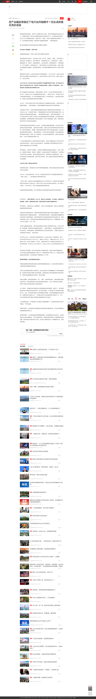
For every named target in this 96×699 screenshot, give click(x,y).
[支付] (72, 1)
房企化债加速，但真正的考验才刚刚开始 (44, 654)
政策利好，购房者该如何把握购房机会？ (44, 590)
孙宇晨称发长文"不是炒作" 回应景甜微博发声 (77, 99)
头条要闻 (70, 74)
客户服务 (50, 697)
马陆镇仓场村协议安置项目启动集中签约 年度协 (77, 47)
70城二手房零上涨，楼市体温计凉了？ (43, 580)
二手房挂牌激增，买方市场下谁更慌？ (43, 508)
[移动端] (60, 1)
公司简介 (39, 697)
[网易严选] (68, 1)
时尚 (80, 298)
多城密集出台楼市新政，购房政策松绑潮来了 (43, 549)
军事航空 (84, 298)
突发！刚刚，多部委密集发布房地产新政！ (37, 330)
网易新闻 (72, 18)
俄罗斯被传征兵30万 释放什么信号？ (40, 621)
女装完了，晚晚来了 (72, 323)
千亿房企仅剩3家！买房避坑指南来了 (43, 638)
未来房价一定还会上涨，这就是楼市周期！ (44, 531)
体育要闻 (70, 153)
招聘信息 (47, 697)
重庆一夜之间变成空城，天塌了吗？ (42, 572)
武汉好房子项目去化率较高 (40, 451)
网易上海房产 (15, 18)
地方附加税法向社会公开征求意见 (40, 523)
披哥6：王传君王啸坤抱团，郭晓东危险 (76, 202)
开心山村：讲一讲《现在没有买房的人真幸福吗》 (46, 605)
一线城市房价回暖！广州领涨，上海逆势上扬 (45, 669)
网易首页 (12, 1)
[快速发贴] (13, 35)
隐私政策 (54, 697)
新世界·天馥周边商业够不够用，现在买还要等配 (77, 41)
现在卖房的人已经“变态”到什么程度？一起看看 (45, 556)
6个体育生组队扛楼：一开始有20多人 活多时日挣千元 (45, 541)
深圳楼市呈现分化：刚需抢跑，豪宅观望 (44, 613)
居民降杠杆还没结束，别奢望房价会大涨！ (77, 44)
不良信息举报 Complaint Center (62, 697)
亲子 (72, 298)
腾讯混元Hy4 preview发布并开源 (75, 227)
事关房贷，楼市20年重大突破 (38, 474)
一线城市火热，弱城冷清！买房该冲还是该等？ (46, 433)
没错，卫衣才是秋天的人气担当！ (75, 320)
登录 (80, 1)
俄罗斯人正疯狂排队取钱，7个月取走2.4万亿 (45, 349)
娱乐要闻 (70, 186)
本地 (69, 298)
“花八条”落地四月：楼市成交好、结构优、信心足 (44, 467)
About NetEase (34, 697)
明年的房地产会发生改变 (39, 515)
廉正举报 (70, 697)
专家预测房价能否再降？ (39, 492)
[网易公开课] (64, 1)
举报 (63, 28)
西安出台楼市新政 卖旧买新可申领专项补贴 (45, 459)
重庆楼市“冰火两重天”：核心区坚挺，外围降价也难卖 (47, 426)
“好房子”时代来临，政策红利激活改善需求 (44, 662)
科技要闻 (70, 214)
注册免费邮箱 (85, 1)
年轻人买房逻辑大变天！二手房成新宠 (43, 597)
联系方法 (43, 697)
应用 (16, 1)
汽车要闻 (70, 247)
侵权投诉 (74, 697)
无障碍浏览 (21, 1)
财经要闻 (70, 122)
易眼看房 (60, 333)
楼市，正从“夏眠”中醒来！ (31, 332)
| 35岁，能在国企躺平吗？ (74, 282)
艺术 (76, 298)
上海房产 (70, 25)
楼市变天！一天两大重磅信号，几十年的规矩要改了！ (45, 408)
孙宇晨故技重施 (71, 199)
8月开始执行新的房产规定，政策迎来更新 (44, 379)
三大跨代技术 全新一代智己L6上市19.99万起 (77, 264)
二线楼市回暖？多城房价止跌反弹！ (42, 677)
